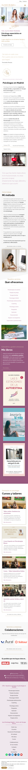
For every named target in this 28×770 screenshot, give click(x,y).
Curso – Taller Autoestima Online (14, 571)
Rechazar (11, 767)
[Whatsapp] (7, 755)
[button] (25, 5)
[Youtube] (21, 755)
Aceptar (4, 767)
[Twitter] (12, 755)
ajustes (12, 765)
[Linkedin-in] (18, 755)
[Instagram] (15, 755)
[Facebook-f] (9, 755)
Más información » (8, 522)
